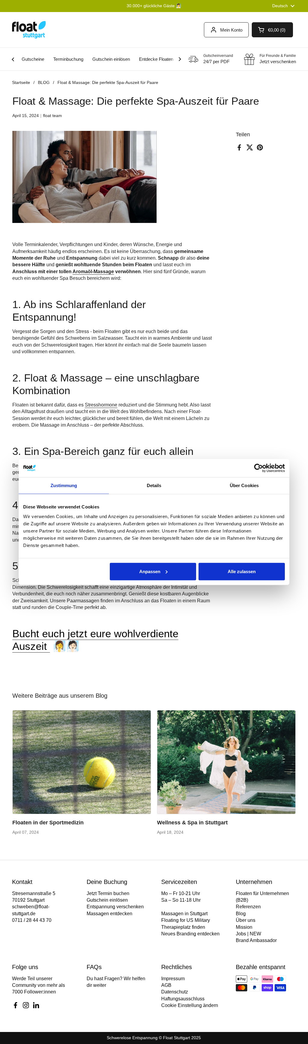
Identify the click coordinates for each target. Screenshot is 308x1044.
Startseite (21, 82)
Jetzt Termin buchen (108, 893)
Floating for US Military (185, 920)
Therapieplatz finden (183, 927)
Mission (244, 927)
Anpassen (149, 571)
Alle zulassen (242, 571)
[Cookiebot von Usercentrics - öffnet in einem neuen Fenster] (258, 468)
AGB (166, 985)
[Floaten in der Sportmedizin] (81, 762)
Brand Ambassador (256, 940)
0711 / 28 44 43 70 (31, 920)
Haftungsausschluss (183, 998)
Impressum (173, 978)
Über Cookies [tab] (244, 485)
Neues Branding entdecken (190, 933)
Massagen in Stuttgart (184, 913)
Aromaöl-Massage (93, 271)
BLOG (44, 82)
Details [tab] (154, 485)
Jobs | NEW (248, 933)
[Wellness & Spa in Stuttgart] (226, 762)
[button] (272, 29)
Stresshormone (101, 404)
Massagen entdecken (109, 913)
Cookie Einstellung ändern (189, 1005)
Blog (241, 913)
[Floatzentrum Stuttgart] (29, 30)
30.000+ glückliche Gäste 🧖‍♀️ (154, 6)
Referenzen (248, 906)
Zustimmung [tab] (64, 485)
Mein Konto (231, 29)
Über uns (245, 920)
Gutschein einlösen (107, 900)
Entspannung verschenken (115, 906)
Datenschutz (174, 991)
